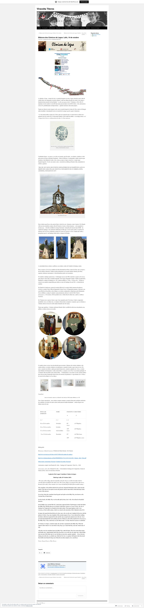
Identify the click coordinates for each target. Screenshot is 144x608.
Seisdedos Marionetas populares (72, 28)
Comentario (80, 595)
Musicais (58, 28)
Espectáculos (52, 28)
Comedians (82, 573)
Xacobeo (54, 574)
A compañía (44, 28)
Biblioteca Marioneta (56, 39)
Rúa (63, 28)
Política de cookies (29, 605)
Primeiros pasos (84, 1)
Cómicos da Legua (95, 28)
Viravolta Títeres (45, 8)
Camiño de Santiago (67, 573)
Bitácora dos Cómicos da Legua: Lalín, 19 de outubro (58, 37)
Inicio (39, 28)
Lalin (39, 574)
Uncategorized (54, 573)
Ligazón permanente (60, 574)
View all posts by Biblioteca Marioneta (56, 567)
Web (96, 35)
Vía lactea (49, 574)
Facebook (98, 34)
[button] (46, 248)
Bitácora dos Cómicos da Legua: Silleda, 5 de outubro (49, 33)
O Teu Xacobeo (44, 574)
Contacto (83, 28)
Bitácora (88, 28)
